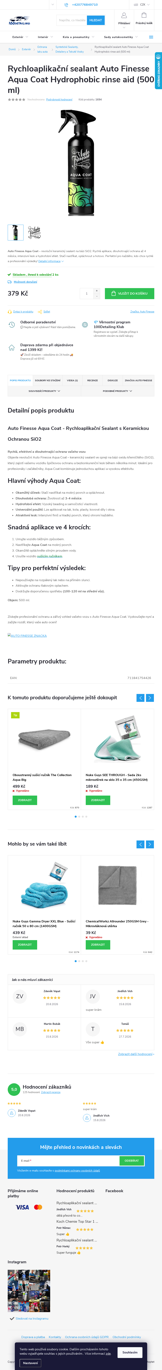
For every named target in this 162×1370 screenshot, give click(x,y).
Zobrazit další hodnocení (135, 1054)
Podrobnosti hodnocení (59, 99)
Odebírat (132, 1161)
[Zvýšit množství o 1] (96, 291)
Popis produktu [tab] (20, 380)
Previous (140, 698)
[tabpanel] (44, 759)
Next (150, 698)
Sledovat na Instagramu (32, 1318)
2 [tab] (79, 817)
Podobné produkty (115, 391)
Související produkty (42, 391)
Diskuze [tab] (113, 380)
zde (108, 1353)
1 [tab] (76, 817)
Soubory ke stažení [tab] (47, 380)
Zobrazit (25, 800)
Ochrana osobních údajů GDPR (87, 1337)
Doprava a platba (33, 1337)
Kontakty (55, 1337)
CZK (142, 4)
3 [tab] (83, 817)
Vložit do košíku (133, 293)
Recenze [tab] (92, 380)
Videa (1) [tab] (72, 380)
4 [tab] (86, 817)
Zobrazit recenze (50, 1092)
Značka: (142, 312)
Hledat (95, 20)
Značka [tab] (138, 380)
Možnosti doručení (25, 282)
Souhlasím (130, 1352)
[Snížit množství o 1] (96, 296)
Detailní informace (49, 261)
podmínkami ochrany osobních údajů (77, 1170)
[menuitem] (20, 37)
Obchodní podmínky (127, 1337)
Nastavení (30, 1363)
